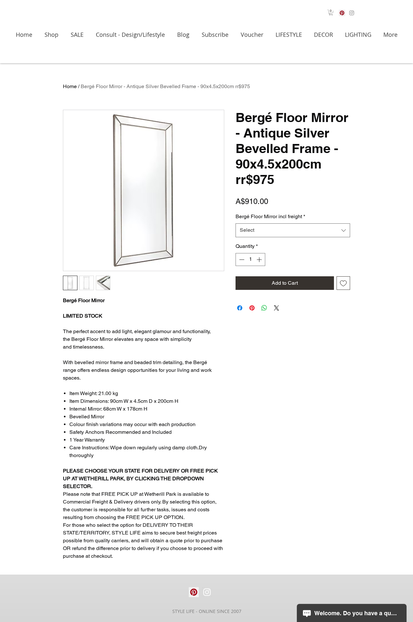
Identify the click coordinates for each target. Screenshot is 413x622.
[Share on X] (276, 308)
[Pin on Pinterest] (252, 308)
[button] (330, 12)
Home (70, 86)
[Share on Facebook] (240, 308)
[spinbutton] (250, 259)
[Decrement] (241, 259)
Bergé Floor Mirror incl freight (270, 216)
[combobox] (293, 230)
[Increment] (259, 259)
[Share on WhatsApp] (264, 308)
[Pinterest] (342, 13)
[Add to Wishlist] (343, 283)
